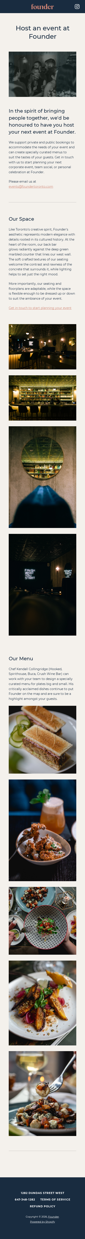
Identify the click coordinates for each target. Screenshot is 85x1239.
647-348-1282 (25, 1199)
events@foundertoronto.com (31, 187)
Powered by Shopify (42, 1221)
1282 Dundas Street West (42, 1193)
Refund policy (42, 1206)
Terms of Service (55, 1199)
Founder (53, 1216)
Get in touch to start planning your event (40, 308)
